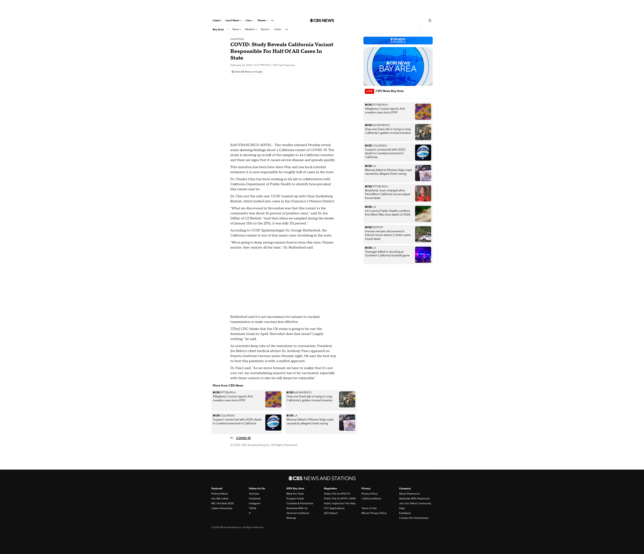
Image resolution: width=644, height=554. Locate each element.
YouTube (254, 493)
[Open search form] (429, 20)
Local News (232, 20)
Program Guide (295, 498)
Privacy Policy (370, 493)
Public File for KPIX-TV (337, 493)
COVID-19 (243, 438)
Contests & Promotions (299, 503)
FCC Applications (334, 508)
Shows (262, 20)
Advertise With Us (296, 508)
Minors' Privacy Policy (374, 513)
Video (277, 29)
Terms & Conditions (297, 513)
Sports (265, 29)
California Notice (371, 498)
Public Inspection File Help (339, 503)
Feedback (405, 513)
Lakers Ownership (221, 508)
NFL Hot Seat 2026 (222, 503)
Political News (219, 493)
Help (402, 508)
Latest (217, 20)
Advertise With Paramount (414, 498)
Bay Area (218, 29)
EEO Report (331, 513)
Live (249, 20)
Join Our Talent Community (415, 503)
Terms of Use (369, 508)
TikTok (252, 508)
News (236, 29)
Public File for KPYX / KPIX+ (340, 498)
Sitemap (291, 518)
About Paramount (409, 493)
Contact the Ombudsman (413, 518)
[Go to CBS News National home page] (322, 20)
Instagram (254, 503)
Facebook (254, 498)
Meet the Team (295, 493)
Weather (250, 29)
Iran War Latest (219, 498)
